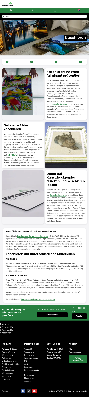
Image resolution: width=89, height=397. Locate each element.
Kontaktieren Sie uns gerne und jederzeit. (38, 299)
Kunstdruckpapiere (58, 195)
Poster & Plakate (8, 352)
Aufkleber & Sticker (9, 349)
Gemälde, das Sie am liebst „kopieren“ (32, 236)
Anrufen (79, 316)
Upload (55, 10)
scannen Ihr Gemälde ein (60, 104)
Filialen (71, 349)
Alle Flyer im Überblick (11, 364)
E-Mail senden (52, 314)
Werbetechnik (7, 373)
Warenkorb (11, 10)
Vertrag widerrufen (78, 359)
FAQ (25, 361)
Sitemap (5, 391)
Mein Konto (33, 10)
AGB (26, 364)
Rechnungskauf (75, 352)
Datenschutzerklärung (33, 370)
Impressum (28, 367)
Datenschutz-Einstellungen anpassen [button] (29, 378)
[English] (78, 10)
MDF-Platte (12, 155)
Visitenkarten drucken (10, 361)
